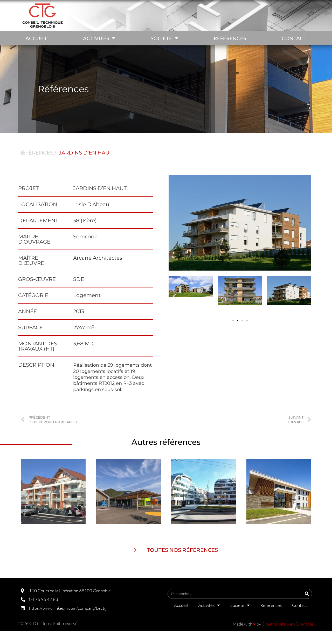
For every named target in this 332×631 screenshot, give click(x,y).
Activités (96, 38)
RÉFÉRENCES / (37, 153)
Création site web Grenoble (287, 624)
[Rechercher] (307, 594)
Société (161, 38)
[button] (174, 296)
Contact (294, 38)
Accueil (36, 38)
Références (230, 38)
